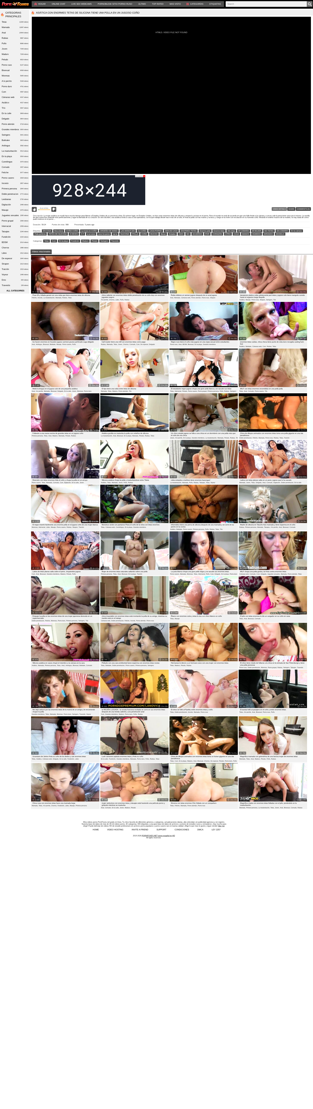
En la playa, (198, 344)
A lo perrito (15, 81)
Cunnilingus (15, 162)
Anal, (172, 298)
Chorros (15, 248)
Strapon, (262, 300)
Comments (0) (303, 209)
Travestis (115, 241)
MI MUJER (256, 231)
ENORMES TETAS (188, 231)
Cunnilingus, (120, 527)
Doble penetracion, (245, 438)
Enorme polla (205, 231)
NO (188, 234)
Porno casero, (67, 344)
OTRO (228, 234)
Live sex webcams (81, 4)
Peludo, (184, 391)
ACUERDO (197, 234)
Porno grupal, (202, 391)
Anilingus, (39, 344)
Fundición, (70, 759)
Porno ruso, (205, 298)
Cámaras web (15, 97)
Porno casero (15, 178)
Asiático (15, 102)
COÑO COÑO (72, 231)
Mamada (15, 27)
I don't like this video (53, 209)
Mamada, (59, 298)
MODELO (280, 234)
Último (142, 4)
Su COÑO (142, 231)
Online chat (58, 4)
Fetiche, (34, 298)
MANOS (245, 234)
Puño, (122, 300)
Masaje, (248, 300)
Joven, (120, 344)
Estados (172, 234)
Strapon (212, 298)
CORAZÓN (217, 234)
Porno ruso (150, 621)
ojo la (115, 234)
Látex (77, 759)
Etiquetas (215, 4)
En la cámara (296, 231)
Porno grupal (15, 221)
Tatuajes (15, 231)
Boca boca (58, 231)
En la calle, (68, 391)
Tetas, (115, 344)
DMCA (200, 830)
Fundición (75, 241)
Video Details (279, 209)
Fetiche (15, 172)
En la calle (297, 482)
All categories (15, 291)
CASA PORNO (156, 231)
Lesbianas (15, 199)
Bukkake (15, 140)
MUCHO (153, 234)
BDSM (15, 242)
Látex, (117, 300)
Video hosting (115, 830)
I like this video (34, 209)
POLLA (135, 234)
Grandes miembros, (198, 438)
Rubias (127, 300)
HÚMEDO (256, 234)
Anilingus (15, 145)
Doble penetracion (15, 194)
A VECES (74, 234)
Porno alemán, (196, 298)
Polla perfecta (40, 234)
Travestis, (82, 714)
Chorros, (112, 300)
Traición (286, 438)
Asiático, (242, 300)
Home (96, 830)
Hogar (42, 4)
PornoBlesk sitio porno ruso (115, 4)
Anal (15, 33)
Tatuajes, (202, 482)
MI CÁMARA (243, 231)
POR (207, 234)
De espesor (15, 258)
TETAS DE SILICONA (58, 234)
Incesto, (40, 298)
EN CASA (47, 231)
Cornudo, (132, 344)
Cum (54, 241)
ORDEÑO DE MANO (108, 231)
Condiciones (182, 830)
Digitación (15, 204)
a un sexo (91, 234)
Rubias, (64, 298)
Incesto (15, 183)
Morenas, (80, 391)
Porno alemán (15, 124)
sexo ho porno (104, 234)
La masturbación (15, 151)
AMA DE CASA (171, 231)
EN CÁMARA (282, 231)
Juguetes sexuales (15, 215)
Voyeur (213, 482)
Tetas (46, 241)
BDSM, (185, 344)
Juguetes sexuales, (273, 574)
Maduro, (115, 391)
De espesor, (144, 344)
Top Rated (157, 4)
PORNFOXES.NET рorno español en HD (158, 836)
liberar (163, 234)
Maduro (85, 241)
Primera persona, (213, 391)
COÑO (144, 234)
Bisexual (15, 70)
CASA (236, 234)
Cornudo (292, 527)
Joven (82, 482)
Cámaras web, (186, 298)
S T (82, 234)
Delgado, (60, 391)
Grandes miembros (209, 344)
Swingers (104, 241)
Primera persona (81, 806)
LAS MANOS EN (128, 231)
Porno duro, (62, 621)
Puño (74, 344)
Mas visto (175, 4)
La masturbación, (49, 298)
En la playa (63, 241)
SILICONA (124, 234)
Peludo (94, 241)
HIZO (181, 234)
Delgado (152, 344)
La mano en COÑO (89, 231)
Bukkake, (53, 344)
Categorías (196, 4)
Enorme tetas (219, 231)
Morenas (15, 76)
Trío (274, 300)
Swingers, (269, 300)
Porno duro (87, 391)
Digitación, (67, 482)
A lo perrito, (104, 300)
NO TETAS (269, 231)
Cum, (138, 344)
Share (291, 209)
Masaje (177, 619)
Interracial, (178, 391)
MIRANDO (268, 234)
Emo (15, 280)
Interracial (15, 226)
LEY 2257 (216, 830)
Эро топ (221, 826)
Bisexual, (46, 344)
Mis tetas (231, 231)
